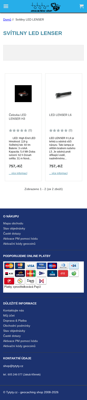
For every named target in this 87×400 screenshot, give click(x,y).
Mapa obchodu (13, 223)
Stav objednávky (14, 228)
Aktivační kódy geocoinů (19, 243)
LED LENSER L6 (60, 115)
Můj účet (9, 315)
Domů (7, 19)
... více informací (18, 173)
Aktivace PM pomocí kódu (20, 238)
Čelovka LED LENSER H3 (17, 116)
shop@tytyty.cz (13, 366)
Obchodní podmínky (16, 325)
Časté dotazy (12, 233)
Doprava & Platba (15, 320)
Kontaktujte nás (13, 310)
